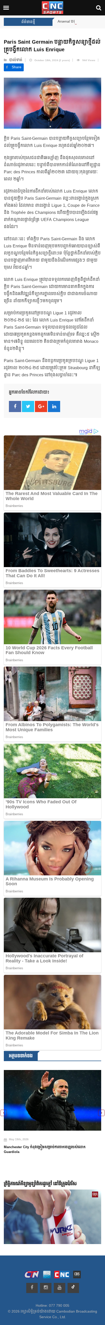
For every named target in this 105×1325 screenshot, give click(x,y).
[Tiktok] (73, 1288)
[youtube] (59, 1288)
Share (16, 67)
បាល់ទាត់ (15, 60)
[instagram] (45, 1288)
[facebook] (32, 1288)
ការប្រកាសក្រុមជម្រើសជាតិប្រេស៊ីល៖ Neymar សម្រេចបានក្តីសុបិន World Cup (48, 1143)
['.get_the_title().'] (52, 1097)
